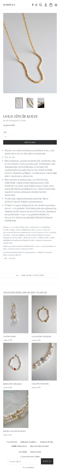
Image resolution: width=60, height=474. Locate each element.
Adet (5, 132)
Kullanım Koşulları (28, 442)
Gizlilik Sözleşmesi (19, 446)
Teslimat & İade (46, 442)
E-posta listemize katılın (30, 456)
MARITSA (31, 467)
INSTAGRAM (35, 452)
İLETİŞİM (23, 452)
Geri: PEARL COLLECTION (32, 275)
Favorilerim (12, 442)
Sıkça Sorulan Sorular (39, 446)
